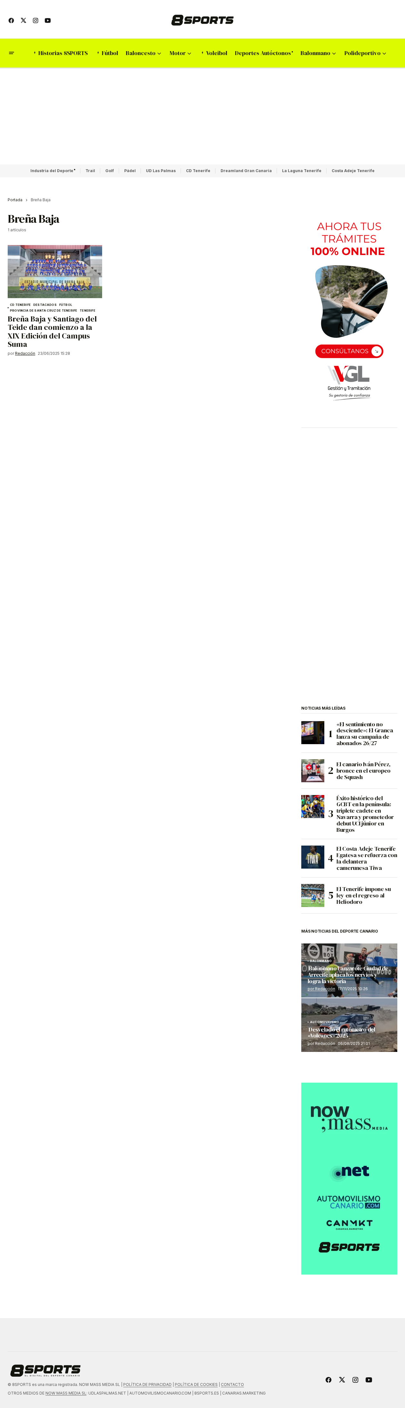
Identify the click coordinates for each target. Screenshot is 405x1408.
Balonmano (321, 961)
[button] (11, 53)
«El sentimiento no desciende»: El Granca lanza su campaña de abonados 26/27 (364, 733)
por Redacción (321, 988)
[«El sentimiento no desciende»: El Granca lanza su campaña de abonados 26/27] (312, 732)
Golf (109, 170)
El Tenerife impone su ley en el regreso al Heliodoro (363, 895)
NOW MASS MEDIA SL (65, 1393)
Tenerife (87, 310)
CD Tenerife (198, 170)
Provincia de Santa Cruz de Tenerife (43, 310)
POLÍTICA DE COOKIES (196, 1384)
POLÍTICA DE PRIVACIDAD (147, 1384)
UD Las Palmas (161, 170)
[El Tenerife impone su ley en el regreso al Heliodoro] (312, 895)
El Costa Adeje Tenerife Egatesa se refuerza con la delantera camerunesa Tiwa (366, 858)
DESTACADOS (45, 304)
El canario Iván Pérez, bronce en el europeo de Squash (363, 770)
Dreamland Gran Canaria (246, 170)
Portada (15, 199)
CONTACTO (232, 1384)
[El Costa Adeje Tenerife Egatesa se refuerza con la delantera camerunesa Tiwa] (312, 857)
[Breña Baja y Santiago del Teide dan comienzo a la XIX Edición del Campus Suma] (55, 271)
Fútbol (65, 304)
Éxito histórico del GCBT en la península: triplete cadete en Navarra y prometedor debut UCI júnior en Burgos (365, 814)
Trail (90, 170)
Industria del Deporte (51, 170)
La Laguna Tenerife (301, 170)
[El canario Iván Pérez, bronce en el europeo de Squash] (312, 770)
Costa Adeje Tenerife (353, 170)
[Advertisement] (203, 116)
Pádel (130, 170)
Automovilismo (324, 1022)
